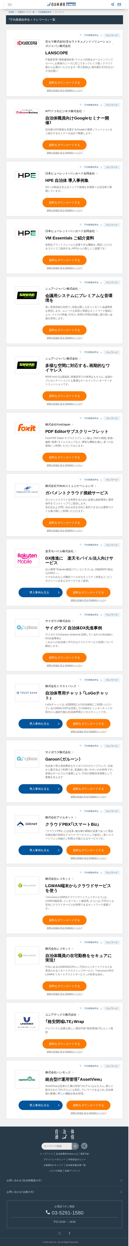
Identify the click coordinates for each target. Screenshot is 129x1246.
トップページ (46, 1154)
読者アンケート (72, 1171)
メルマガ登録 (55, 1171)
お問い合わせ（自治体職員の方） (24, 1180)
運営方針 (84, 1154)
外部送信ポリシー (77, 1159)
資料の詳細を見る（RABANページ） (64, 90)
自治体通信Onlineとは (67, 1154)
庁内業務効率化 (44, 12)
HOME (11, 12)
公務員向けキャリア (53, 1165)
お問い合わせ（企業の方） (20, 1192)
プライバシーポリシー (54, 1159)
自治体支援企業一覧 (76, 1165)
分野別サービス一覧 (26, 12)
